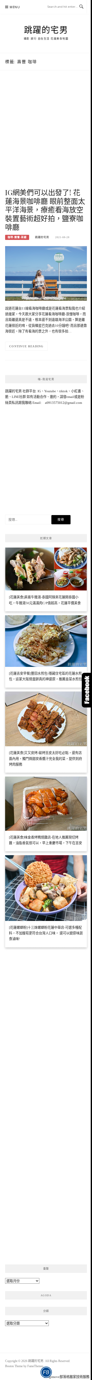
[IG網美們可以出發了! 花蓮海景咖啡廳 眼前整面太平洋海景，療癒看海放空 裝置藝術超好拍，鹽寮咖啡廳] (46, 273)
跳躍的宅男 (46, 29)
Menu (15, 7)
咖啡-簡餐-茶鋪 (17, 237)
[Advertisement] (46, 134)
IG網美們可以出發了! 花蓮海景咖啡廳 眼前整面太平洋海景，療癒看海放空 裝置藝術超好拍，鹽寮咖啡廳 (45, 210)
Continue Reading (26, 346)
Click (87, 690)
